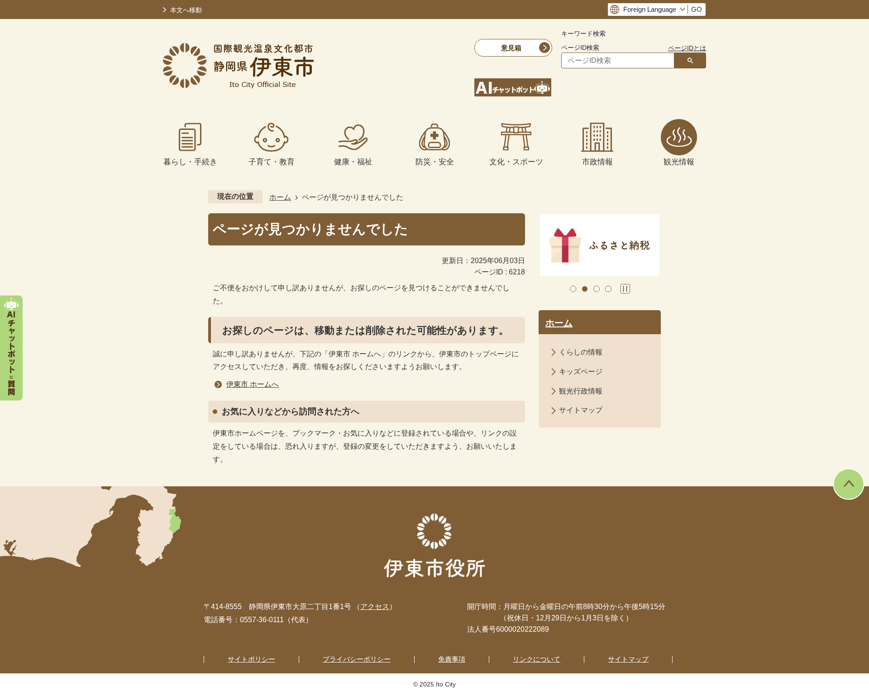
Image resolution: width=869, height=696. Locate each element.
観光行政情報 (580, 391)
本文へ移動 (186, 10)
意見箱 (511, 48)
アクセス (374, 606)
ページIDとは (687, 48)
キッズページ (580, 371)
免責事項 (451, 659)
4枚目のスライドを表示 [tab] (608, 289)
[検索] (690, 60)
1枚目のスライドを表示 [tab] (573, 289)
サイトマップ (580, 410)
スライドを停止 (625, 288)
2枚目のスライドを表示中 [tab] (585, 289)
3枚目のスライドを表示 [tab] (596, 289)
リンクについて (536, 659)
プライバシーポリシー (357, 659)
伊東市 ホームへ (252, 384)
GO (696, 9)
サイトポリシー (251, 659)
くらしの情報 (580, 352)
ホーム (280, 197)
